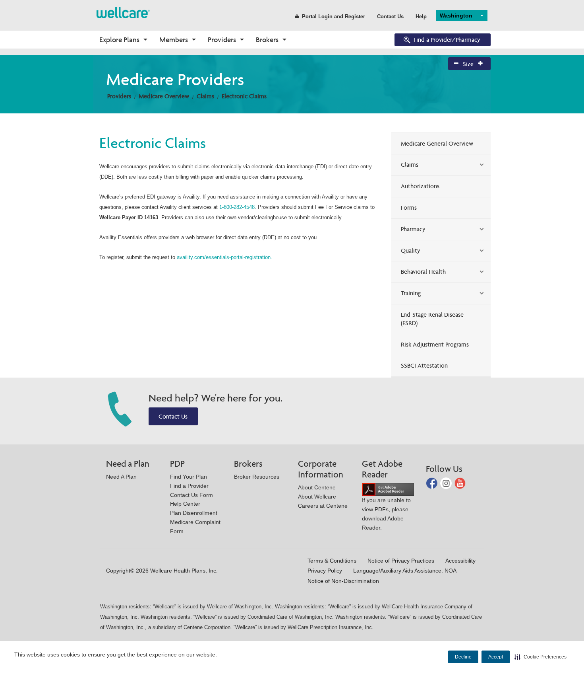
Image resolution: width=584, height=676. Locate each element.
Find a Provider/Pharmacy (447, 39)
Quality (410, 250)
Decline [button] (463, 657)
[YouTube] (460, 482)
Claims (205, 96)
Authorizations (420, 186)
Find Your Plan (188, 476)
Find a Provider (189, 486)
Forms (409, 207)
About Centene (317, 487)
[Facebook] (432, 482)
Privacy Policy (324, 570)
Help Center (185, 504)
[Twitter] (446, 482)
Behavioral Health (423, 271)
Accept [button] (495, 657)
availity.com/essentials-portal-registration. (224, 257)
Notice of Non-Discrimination (343, 581)
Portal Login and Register (333, 16)
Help (421, 16)
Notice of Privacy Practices (400, 560)
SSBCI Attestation (424, 365)
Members (173, 39)
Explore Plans (119, 39)
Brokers (267, 39)
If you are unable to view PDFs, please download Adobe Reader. (386, 513)
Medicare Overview (164, 96)
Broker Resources (256, 476)
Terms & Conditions (331, 560)
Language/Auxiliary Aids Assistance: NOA (404, 570)
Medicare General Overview (437, 143)
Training (411, 293)
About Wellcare (317, 496)
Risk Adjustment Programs (435, 344)
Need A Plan (121, 476)
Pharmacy (413, 229)
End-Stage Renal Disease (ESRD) (432, 319)
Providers (222, 39)
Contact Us (390, 16)
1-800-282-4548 (237, 207)
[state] (123, 12)
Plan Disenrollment (193, 513)
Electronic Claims (244, 96)
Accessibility (460, 560)
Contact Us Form (191, 495)
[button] (540, 657)
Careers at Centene (323, 506)
